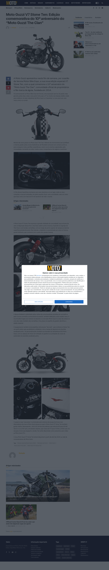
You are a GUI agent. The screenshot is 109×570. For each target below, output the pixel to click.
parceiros (39, 275)
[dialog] (54, 285)
